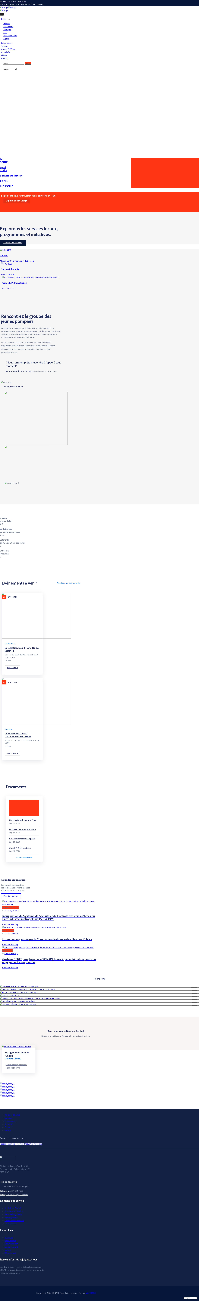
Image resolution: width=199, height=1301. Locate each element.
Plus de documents (24, 857)
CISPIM (4, 181)
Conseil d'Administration (14, 282)
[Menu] (9, 19)
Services (8, 1118)
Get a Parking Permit (13, 1214)
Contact (4, 58)
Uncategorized (10, 910)
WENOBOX (91, 1293)
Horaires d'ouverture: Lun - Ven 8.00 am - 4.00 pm (22, 4)
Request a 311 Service (14, 1211)
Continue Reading (10, 924)
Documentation (10, 35)
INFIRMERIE (6, 186)
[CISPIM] (5, 250)
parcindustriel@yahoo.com (16, 1065)
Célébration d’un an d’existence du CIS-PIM (18, 735)
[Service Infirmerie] (6, 264)
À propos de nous (12, 1115)
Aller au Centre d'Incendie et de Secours (17, 261)
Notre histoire (10, 1241)
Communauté (10, 953)
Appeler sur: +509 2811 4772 (13, 1)
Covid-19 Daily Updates (20, 848)
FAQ (5, 32)
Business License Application (22, 829)
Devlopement (10, 933)
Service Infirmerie (10, 269)
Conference (10, 643)
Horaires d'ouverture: (8, 1182)
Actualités (9, 1124)
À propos (7, 29)
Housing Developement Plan (22, 820)
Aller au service (7, 274)
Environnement (11, 1247)
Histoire (6, 23)
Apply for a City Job (13, 1208)
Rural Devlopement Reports (22, 838)
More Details (12, 668)
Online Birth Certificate (14, 1220)
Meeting (8, 729)
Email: (14, 1194)
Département (10, 1253)
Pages (3, 19)
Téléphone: (11, 1191)
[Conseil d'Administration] (30, 277)
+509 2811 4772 (13, 1068)
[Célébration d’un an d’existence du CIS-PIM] (36, 723)
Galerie (8, 1130)
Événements (10, 1121)
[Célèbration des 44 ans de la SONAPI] (36, 638)
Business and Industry (11, 175)
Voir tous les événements (68, 583)
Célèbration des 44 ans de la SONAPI (22, 649)
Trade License (11, 1224)
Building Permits (11, 1217)
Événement (8, 26)
